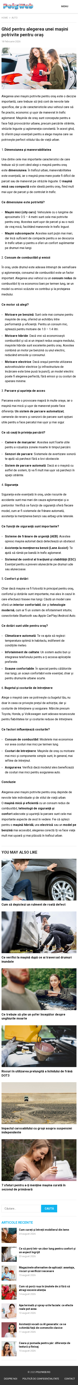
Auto (15, 17)
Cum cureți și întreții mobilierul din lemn (44, 1229)
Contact (69, 1378)
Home (5, 17)
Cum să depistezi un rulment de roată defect (34, 904)
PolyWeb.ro (43, 1372)
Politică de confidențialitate (41, 1378)
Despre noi (10, 1378)
